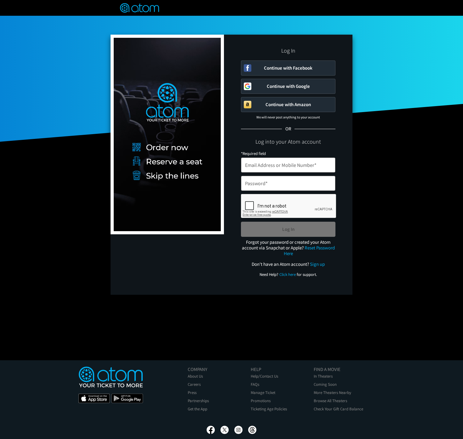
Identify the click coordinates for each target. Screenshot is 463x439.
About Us (195, 376)
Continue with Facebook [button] (288, 68)
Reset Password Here (309, 250)
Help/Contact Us (264, 376)
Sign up (317, 264)
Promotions (261, 400)
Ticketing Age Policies (269, 409)
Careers (194, 384)
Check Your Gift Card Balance (338, 409)
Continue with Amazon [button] (288, 104)
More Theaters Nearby (332, 392)
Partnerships (198, 400)
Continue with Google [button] (288, 86)
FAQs (255, 384)
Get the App (197, 409)
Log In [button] (288, 229)
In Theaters (323, 376)
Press (192, 392)
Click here (287, 274)
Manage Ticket (263, 392)
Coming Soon (325, 384)
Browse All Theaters (330, 400)
